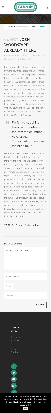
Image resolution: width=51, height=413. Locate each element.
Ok (25, 409)
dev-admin (37, 55)
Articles (20, 225)
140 (22, 59)
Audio (28, 225)
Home (7, 23)
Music (14, 23)
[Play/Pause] (7, 26)
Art (13, 225)
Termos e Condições (15, 352)
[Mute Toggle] (38, 26)
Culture (35, 225)
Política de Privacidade (15, 340)
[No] (47, 402)
